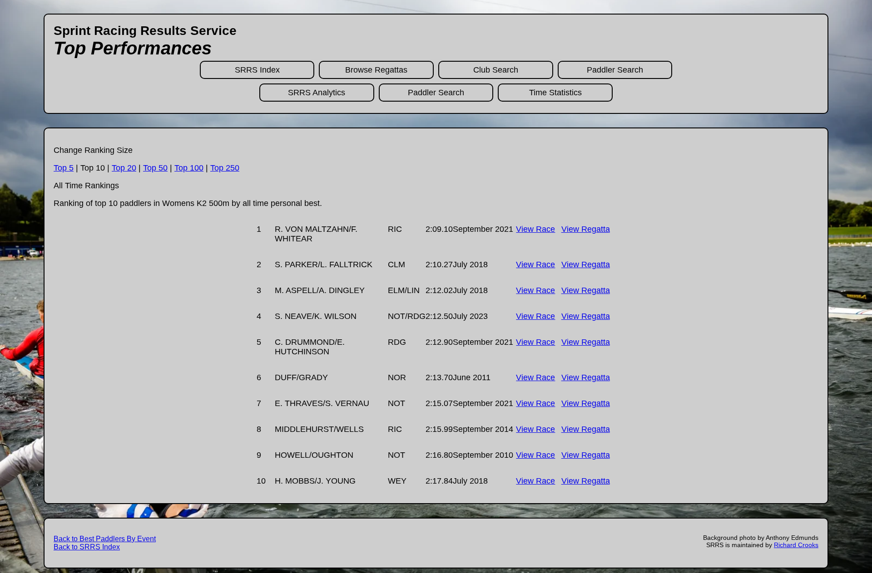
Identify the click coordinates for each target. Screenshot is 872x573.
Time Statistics (555, 92)
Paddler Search (615, 69)
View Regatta (585, 229)
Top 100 (188, 167)
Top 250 (224, 167)
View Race (535, 229)
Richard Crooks (796, 545)
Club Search (495, 69)
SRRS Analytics (316, 92)
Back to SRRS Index (87, 547)
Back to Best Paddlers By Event (105, 539)
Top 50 (155, 167)
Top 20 (124, 167)
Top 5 (64, 167)
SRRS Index (257, 69)
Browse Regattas (376, 69)
